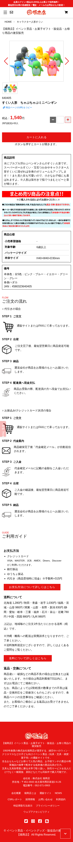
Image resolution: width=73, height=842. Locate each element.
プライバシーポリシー (48, 805)
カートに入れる (36, 137)
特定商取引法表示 (22, 805)
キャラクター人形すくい (30, 21)
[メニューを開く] (5, 12)
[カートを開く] (66, 12)
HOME (8, 21)
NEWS (58, 793)
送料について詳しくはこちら (28, 658)
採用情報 (30, 799)
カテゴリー (3, 429)
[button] (6, 61)
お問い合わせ (45, 799)
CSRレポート (15, 799)
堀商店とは (30, 793)
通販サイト (45, 793)
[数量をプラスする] (68, 120)
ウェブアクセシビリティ (36, 811)
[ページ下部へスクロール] (65, 834)
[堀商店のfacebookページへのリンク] (40, 821)
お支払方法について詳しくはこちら (32, 587)
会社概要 (16, 793)
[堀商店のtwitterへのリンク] (26, 821)
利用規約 (61, 799)
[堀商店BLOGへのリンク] (47, 821)
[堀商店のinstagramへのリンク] (33, 821)
